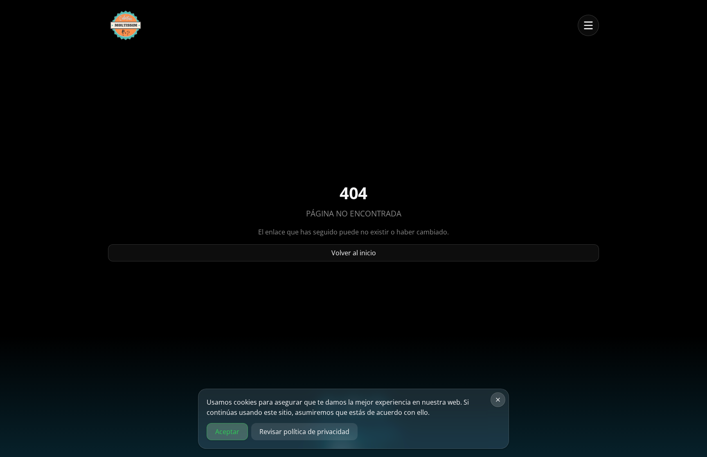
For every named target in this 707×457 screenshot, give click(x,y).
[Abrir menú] (588, 25)
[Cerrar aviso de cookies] (498, 399)
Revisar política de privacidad (304, 431)
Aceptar (227, 431)
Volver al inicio (353, 252)
